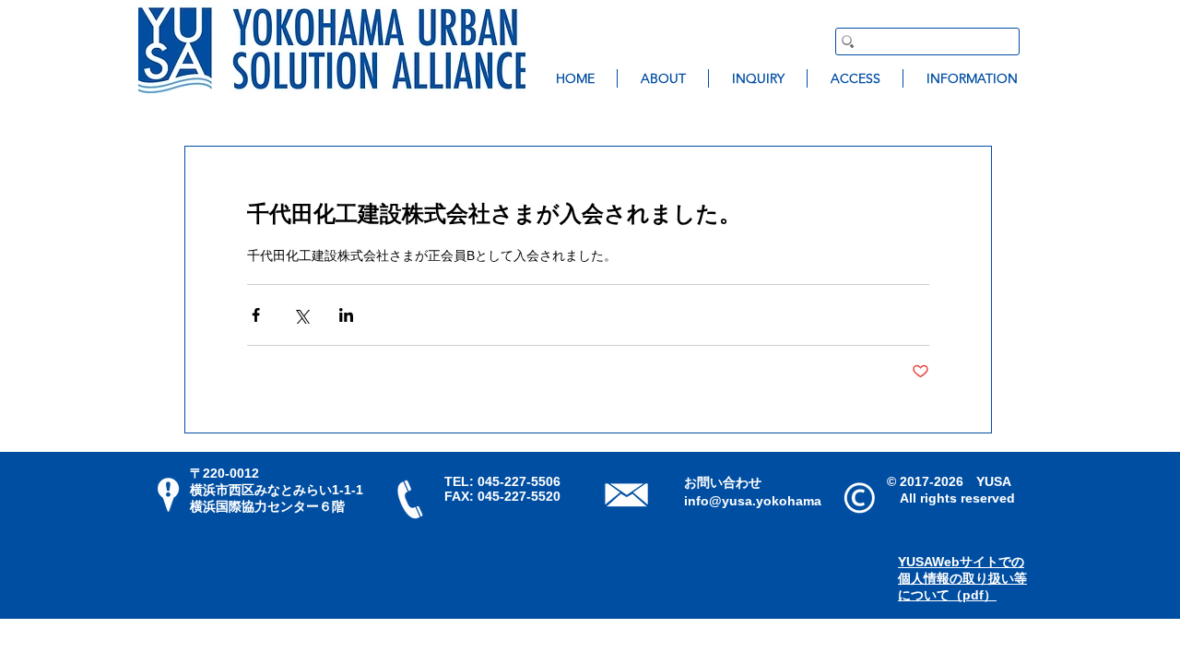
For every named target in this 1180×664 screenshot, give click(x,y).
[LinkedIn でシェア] (346, 315)
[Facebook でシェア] (256, 315)
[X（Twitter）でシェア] (301, 315)
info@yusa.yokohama (752, 500)
